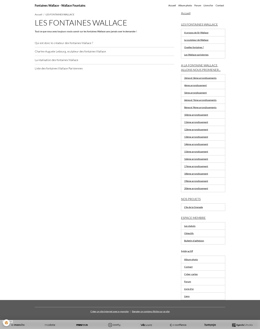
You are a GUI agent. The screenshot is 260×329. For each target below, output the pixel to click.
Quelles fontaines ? (194, 47)
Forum (197, 5)
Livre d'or (208, 5)
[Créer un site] (18, 325)
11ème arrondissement (196, 122)
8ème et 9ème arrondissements (200, 107)
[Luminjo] (210, 325)
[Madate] (50, 325)
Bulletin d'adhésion (194, 240)
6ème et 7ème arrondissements (200, 100)
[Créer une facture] (146, 325)
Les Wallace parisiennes (196, 54)
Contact (220, 5)
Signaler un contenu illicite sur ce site (151, 311)
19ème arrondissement (196, 181)
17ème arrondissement (196, 166)
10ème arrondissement (196, 114)
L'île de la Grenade (193, 207)
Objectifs (189, 233)
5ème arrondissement (195, 92)
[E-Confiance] (178, 325)
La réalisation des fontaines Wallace (56, 60)
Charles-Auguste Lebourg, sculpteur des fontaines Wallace (70, 51)
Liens (187, 296)
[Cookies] (6, 322)
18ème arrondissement (196, 173)
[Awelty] (114, 325)
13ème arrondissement (196, 136)
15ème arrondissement (196, 151)
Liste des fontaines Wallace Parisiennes (59, 68)
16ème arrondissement (196, 158)
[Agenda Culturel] (242, 325)
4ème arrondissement (195, 85)
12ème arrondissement (196, 129)
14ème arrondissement (196, 144)
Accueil (172, 5)
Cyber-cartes (191, 274)
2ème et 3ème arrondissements (200, 77)
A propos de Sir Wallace (196, 32)
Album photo (185, 5)
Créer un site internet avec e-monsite (109, 311)
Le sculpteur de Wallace (196, 39)
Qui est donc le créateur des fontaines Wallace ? (64, 43)
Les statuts (189, 225)
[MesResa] (82, 325)
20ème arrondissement (196, 188)
